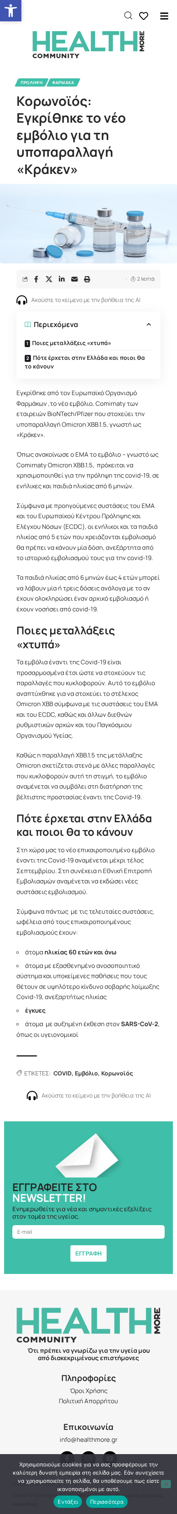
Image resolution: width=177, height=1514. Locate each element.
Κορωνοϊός (117, 1073)
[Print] (87, 279)
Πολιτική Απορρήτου (88, 1401)
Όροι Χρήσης (88, 1390)
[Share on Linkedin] (62, 279)
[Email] (74, 279)
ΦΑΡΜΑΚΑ (63, 82)
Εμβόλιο (86, 1073)
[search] (128, 15)
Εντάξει (68, 1501)
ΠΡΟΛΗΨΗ (32, 82)
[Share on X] (49, 279)
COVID (63, 1073)
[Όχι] (166, 1484)
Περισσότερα (106, 1501)
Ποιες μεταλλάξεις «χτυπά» (71, 343)
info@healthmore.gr (88, 1439)
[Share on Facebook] (36, 279)
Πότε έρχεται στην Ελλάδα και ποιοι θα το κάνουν (85, 362)
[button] (10, 10)
